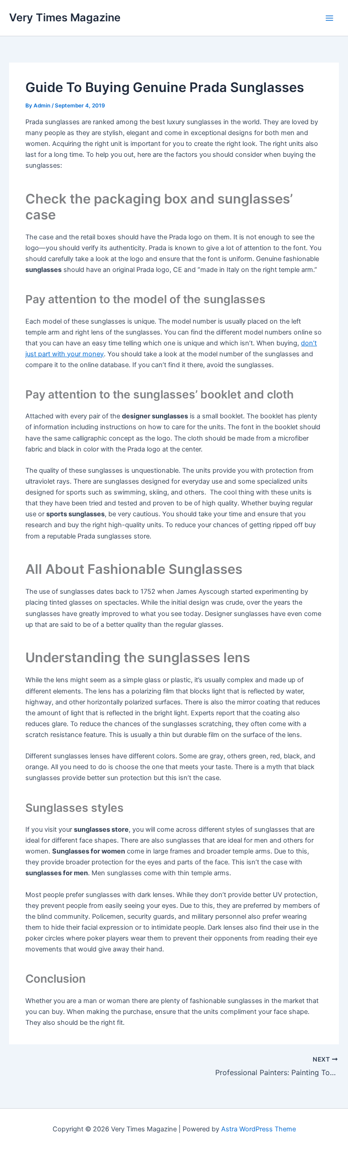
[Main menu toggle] (329, 18)
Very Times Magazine (65, 17)
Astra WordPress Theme (258, 1129)
